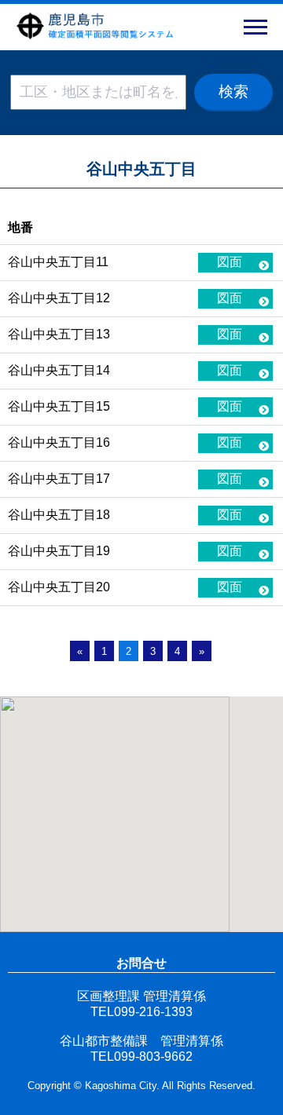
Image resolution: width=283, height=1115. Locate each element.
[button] (255, 27)
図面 (229, 262)
